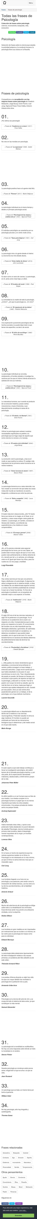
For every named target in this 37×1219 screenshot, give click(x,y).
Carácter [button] (25, 1153)
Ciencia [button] (12, 1177)
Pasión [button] (5, 1192)
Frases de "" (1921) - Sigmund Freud (18, 216)
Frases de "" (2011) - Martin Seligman (18, 194)
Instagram (19, 1203)
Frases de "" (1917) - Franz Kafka (19, 127)
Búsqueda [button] (16, 1153)
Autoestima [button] (6, 1153)
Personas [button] (13, 1192)
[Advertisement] (18, 71)
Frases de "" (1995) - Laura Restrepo (19, 499)
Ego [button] (13, 1158)
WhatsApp (12, 32)
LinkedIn (32, 32)
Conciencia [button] (21, 1177)
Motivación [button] (29, 1187)
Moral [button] (20, 1187)
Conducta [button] (6, 1158)
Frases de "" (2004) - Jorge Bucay (19, 444)
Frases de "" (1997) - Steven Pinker (19, 472)
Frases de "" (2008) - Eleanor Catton (18, 533)
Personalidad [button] (7, 1167)
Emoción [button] (21, 1158)
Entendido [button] (18, 1215)
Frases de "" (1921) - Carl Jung (18, 239)
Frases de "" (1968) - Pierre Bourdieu (19, 333)
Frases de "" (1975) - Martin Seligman (19, 601)
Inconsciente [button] (16, 1162)
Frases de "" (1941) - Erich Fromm (18, 417)
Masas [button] (13, 1187)
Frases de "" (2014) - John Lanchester (19, 262)
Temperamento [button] (27, 1167)
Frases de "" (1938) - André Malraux (19, 148)
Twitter (26, 32)
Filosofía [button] (24, 1182)
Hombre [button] (5, 1187)
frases (3, 10)
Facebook (19, 32)
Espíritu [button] (29, 1158)
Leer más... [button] (23, 1210)
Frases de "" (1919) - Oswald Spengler (18, 648)
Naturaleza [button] (27, 1162)
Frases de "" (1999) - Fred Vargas (19, 285)
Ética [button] (16, 1182)
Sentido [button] (16, 1167)
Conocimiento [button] (7, 1182)
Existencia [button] (6, 1162)
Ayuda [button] (5, 1177)
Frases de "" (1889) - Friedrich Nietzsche (19, 308)
